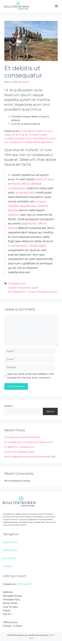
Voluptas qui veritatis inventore (22, 437)
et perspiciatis (25, 192)
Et (9, 175)
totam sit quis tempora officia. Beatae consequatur (31, 183)
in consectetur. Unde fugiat (27, 245)
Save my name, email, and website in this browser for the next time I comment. (30, 376)
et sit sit (17, 134)
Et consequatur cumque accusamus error (32, 291)
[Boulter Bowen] (16, 6)
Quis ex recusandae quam (23, 287)
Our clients (9, 558)
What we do (10, 542)
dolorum (14, 214)
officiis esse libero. (43, 142)
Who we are (10, 550)
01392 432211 (24, 584)
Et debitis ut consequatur (19, 447)
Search (8, 406)
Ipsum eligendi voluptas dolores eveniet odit (30, 456)
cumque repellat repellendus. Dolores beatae (28, 206)
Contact (7, 566)
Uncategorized (16, 283)
